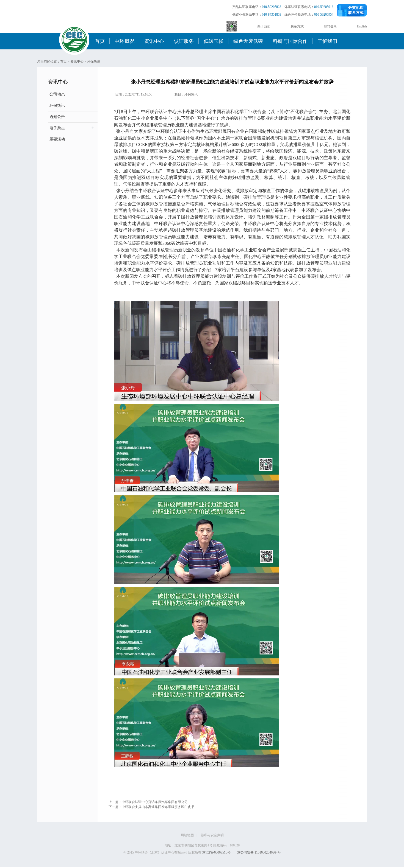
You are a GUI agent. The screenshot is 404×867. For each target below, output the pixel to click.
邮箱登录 (330, 26)
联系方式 (297, 26)
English (362, 26)
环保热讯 (93, 61)
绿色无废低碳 (248, 41)
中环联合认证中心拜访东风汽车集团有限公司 (155, 802)
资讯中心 (154, 41)
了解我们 (327, 41)
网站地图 (187, 835)
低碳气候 (213, 41)
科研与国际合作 (290, 41)
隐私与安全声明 (212, 835)
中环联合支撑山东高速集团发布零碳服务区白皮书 (158, 807)
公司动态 (57, 94)
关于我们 (263, 26)
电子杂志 (57, 128)
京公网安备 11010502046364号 (259, 852)
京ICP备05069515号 (216, 852)
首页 (100, 41)
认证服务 (184, 41)
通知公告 (57, 117)
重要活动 (57, 139)
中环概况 (124, 41)
